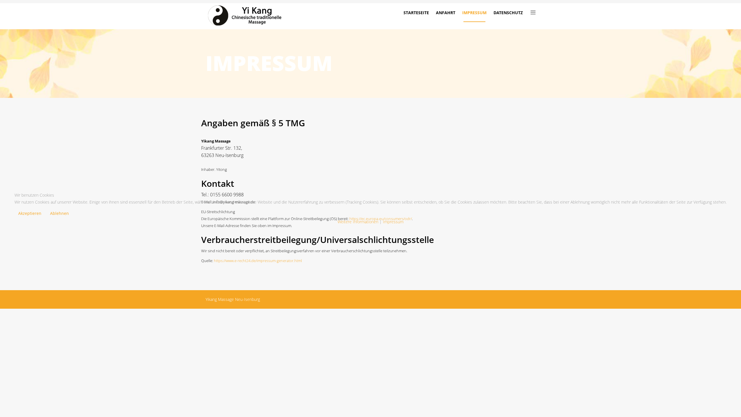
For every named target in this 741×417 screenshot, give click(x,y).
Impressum (393, 221)
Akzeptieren (29, 213)
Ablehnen (59, 213)
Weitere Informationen (358, 221)
